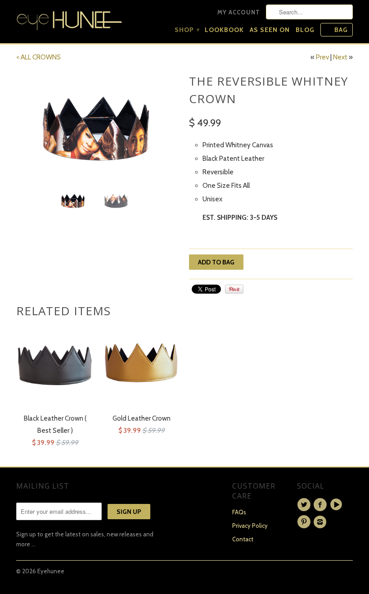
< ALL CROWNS (38, 57)
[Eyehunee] (69, 19)
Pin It (234, 289)
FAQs (239, 512)
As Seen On (270, 30)
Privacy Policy (250, 525)
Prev (322, 57)
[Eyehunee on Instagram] (321, 522)
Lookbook (224, 30)
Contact (242, 539)
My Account (238, 12)
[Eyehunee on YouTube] (337, 505)
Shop (187, 30)
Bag (341, 30)
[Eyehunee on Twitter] (305, 505)
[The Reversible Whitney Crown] (98, 127)
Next (340, 57)
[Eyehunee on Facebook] (321, 505)
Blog (305, 30)
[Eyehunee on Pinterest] (305, 522)
